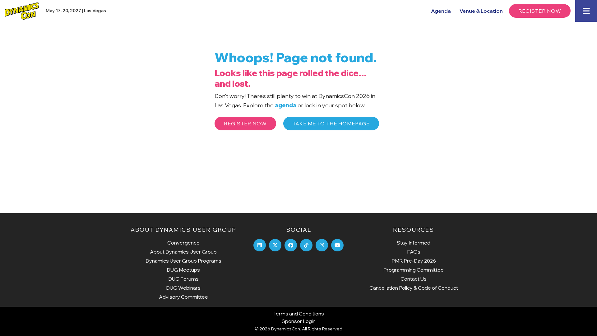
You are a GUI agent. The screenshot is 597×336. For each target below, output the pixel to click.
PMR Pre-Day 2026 (413, 261)
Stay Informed (413, 243)
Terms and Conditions (298, 313)
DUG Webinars (183, 288)
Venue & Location (481, 11)
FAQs (413, 252)
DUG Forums (183, 279)
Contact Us (413, 279)
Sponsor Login (299, 321)
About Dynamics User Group (183, 252)
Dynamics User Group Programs (183, 261)
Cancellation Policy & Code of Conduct (413, 288)
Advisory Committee (183, 297)
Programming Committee (413, 270)
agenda (285, 105)
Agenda (441, 11)
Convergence (183, 243)
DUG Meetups (183, 270)
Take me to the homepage (331, 123)
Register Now (539, 11)
